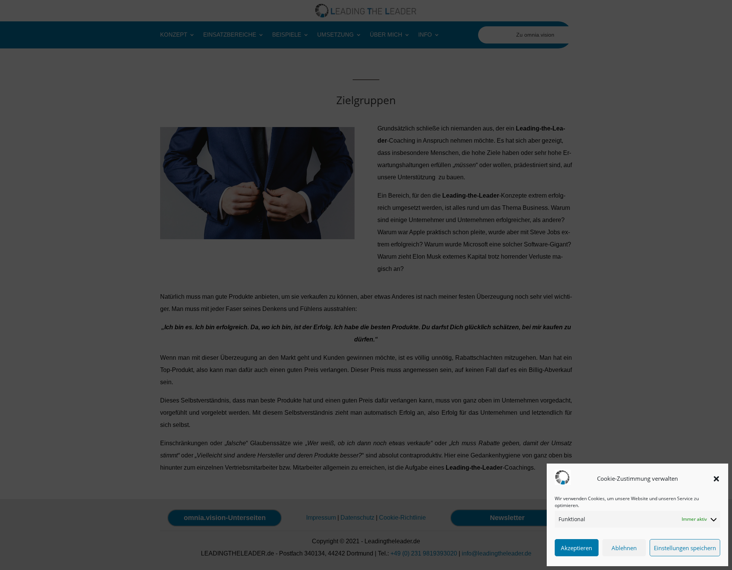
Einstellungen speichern (685, 548)
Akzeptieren (576, 548)
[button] (716, 479)
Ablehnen (624, 548)
